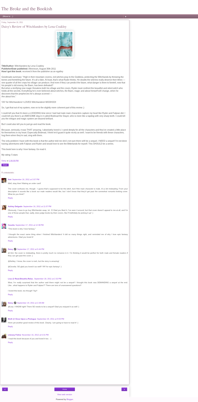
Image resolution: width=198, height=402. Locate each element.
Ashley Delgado (15, 206)
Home (64, 389)
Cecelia (11, 225)
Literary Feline (14, 335)
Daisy (10, 249)
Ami (9, 179)
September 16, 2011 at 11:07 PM (37, 206)
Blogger (70, 399)
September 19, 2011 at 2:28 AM (30, 303)
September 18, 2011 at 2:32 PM (47, 279)
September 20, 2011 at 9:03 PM (50, 319)
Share (5, 165)
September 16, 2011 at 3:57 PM (25, 179)
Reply (10, 198)
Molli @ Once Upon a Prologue (22, 319)
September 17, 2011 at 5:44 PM (30, 249)
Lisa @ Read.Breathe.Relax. (20, 279)
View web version (64, 394)
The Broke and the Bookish (26, 8)
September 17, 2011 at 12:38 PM (29, 225)
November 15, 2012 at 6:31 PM (35, 335)
